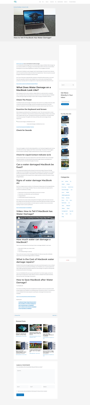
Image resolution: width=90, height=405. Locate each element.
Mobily (63, 197)
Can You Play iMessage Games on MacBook (48, 335)
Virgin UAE (71, 211)
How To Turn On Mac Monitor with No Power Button (26, 296)
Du (70, 181)
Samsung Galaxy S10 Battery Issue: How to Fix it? (35, 333)
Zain (70, 213)
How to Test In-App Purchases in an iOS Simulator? (48, 352)
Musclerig (67, 197)
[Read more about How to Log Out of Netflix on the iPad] (22, 328)
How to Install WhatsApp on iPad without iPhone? (21, 352)
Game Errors (70, 187)
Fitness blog (64, 187)
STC (69, 202)
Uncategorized (65, 211)
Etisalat (68, 184)
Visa (62, 213)
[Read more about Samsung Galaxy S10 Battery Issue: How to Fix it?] (36, 327)
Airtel (62, 181)
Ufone (68, 208)
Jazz (71, 189)
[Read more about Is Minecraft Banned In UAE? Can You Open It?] (36, 344)
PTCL (67, 200)
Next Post (55, 315)
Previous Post (17, 315)
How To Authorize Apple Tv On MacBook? (24, 207)
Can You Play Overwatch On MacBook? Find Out (25, 126)
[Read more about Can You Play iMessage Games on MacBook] (49, 328)
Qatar (71, 200)
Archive (66, 181)
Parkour (63, 200)
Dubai (63, 184)
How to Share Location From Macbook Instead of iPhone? (27, 83)
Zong (63, 216)
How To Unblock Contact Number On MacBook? (27, 306)
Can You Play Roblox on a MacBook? (25, 308)
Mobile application (19, 63)
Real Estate (64, 202)
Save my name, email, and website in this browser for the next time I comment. (32, 391)
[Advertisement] (36, 52)
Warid (67, 213)
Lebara (63, 192)
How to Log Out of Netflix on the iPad (21, 334)
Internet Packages (65, 189)
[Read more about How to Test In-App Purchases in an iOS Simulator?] (49, 345)
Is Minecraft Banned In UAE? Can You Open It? (36, 350)
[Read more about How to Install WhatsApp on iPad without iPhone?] (22, 345)
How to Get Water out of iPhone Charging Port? (27, 303)
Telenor (63, 208)
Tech (63, 205)
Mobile (31, 336)
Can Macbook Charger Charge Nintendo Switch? (27, 302)
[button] (48, 2)
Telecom (39, 336)
